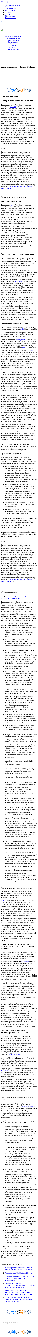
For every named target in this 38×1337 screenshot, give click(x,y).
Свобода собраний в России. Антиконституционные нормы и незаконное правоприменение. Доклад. (20, 1285)
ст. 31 (22, 329)
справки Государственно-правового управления (18, 597)
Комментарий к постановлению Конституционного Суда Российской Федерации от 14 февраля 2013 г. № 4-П (18, 1292)
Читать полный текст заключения (14, 197)
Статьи (7, 14)
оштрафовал (5, 1070)
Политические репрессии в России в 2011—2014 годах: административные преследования (20, 1278)
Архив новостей (10, 18)
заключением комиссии (28, 1106)
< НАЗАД (4, 2)
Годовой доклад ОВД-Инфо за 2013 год (18, 1273)
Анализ (3, 900)
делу (24, 347)
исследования (20, 340)
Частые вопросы (10, 9)
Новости (8, 12)
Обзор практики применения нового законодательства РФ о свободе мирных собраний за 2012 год (19, 1299)
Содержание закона (10, 592)
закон (12, 205)
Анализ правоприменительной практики (17, 888)
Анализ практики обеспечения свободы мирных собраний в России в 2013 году (18, 1268)
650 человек (19, 281)
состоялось (25, 961)
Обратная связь (10, 16)
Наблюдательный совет (13, 5)
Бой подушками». (15, 1054)
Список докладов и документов (14, 1264)
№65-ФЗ (13, 107)
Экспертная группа (11, 7)
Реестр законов (10, 10)
